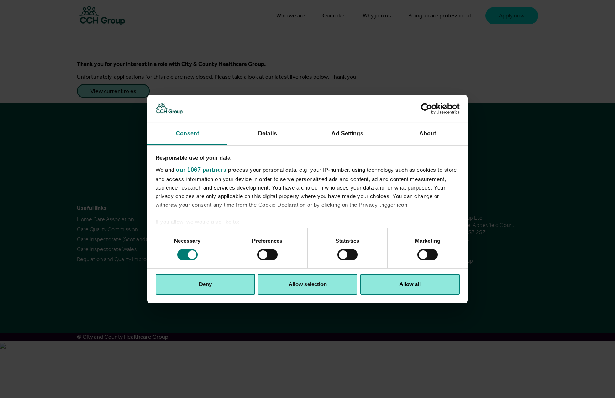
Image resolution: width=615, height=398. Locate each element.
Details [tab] (267, 133)
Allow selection (308, 284)
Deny (205, 284)
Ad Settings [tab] (347, 133)
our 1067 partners (201, 169)
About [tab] (427, 133)
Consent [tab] (187, 133)
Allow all (410, 284)
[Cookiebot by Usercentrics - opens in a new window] (429, 108)
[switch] (267, 254)
